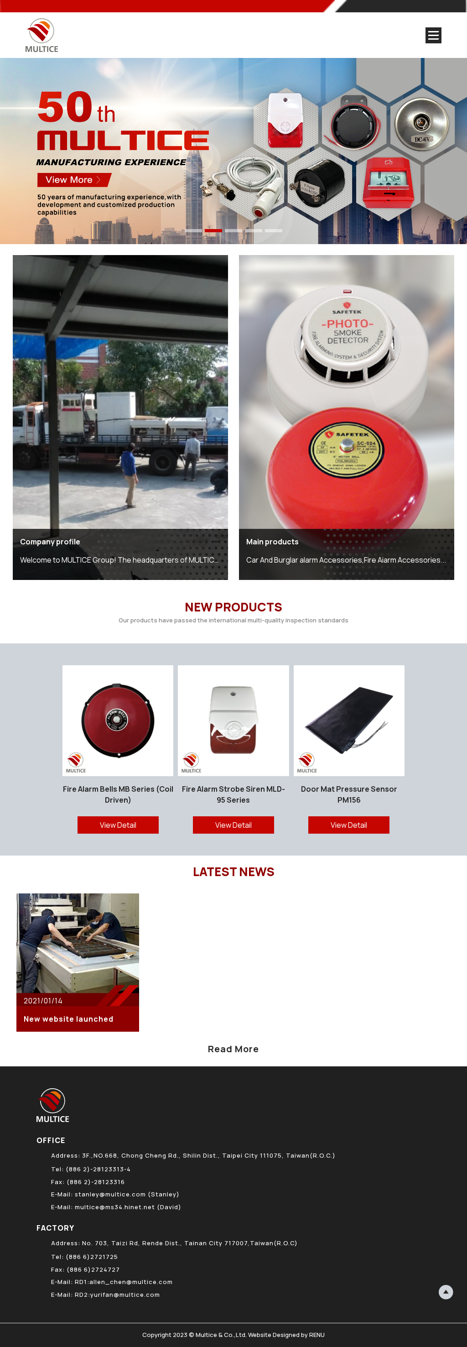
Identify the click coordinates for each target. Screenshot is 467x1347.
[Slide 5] (273, 230)
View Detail (118, 825)
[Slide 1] (193, 230)
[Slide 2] (213, 230)
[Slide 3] (233, 230)
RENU (317, 1335)
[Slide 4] (253, 230)
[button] (456, 749)
